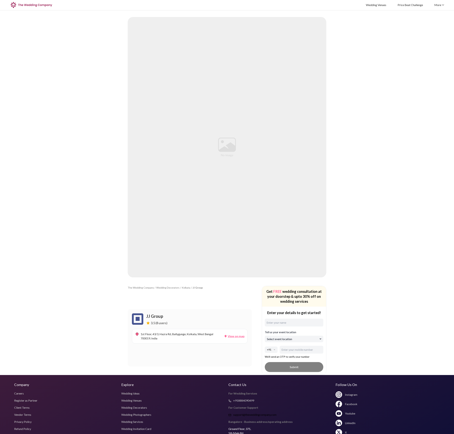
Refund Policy (22, 428)
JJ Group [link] (198, 287)
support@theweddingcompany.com (254, 414)
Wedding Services (132, 421)
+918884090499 (243, 400)
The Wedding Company (141, 287)
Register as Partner (25, 400)
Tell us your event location (280, 332)
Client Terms (22, 407)
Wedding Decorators (167, 287)
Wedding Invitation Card (136, 428)
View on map (236, 336)
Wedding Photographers (136, 414)
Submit (294, 367)
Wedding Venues (376, 5)
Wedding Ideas (130, 393)
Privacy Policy (23, 421)
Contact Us (237, 384)
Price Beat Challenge (410, 5)
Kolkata (186, 287)
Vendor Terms (22, 414)
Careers (19, 393)
